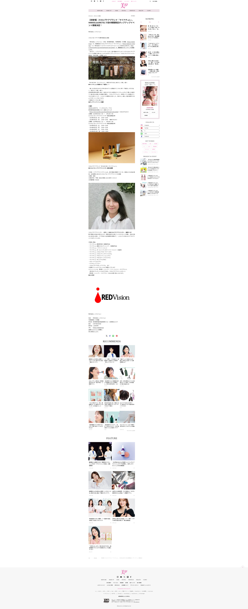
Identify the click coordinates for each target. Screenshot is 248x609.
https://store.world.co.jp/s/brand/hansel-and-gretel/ (104, 112)
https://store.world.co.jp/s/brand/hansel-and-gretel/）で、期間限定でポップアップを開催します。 (111, 47)
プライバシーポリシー (134, 585)
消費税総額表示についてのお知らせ (124, 596)
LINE (146, 133)
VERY (104, 591)
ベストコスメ (126, 1)
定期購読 (146, 115)
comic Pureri (150, 591)
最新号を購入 (146, 112)
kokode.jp (120, 593)
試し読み (153, 112)
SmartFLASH (137, 591)
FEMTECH (132, 11)
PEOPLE (124, 11)
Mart (112, 591)
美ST (116, 591)
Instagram (147, 125)
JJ (95, 591)
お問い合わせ (117, 585)
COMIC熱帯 (144, 591)
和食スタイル (124, 591)
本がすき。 (114, 593)
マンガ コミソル (106, 593)
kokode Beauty (126, 593)
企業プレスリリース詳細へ (95, 329)
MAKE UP (108, 11)
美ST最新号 (120, 1)
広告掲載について (125, 585)
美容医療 (121, 582)
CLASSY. (99, 591)
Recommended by (129, 430)
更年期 (126, 582)
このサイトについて (101, 585)
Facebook (147, 136)
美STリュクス (133, 1)
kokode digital (142, 593)
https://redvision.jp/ (98, 327)
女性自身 (131, 591)
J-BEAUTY (114, 1)
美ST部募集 (155, 1)
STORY (108, 591)
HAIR (116, 11)
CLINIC (149, 11)
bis (119, 591)
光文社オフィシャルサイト (146, 585)
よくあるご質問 (110, 585)
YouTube (146, 128)
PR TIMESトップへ (93, 331)
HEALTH (141, 11)
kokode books (134, 593)
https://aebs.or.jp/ (136, 601)
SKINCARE (100, 11)
